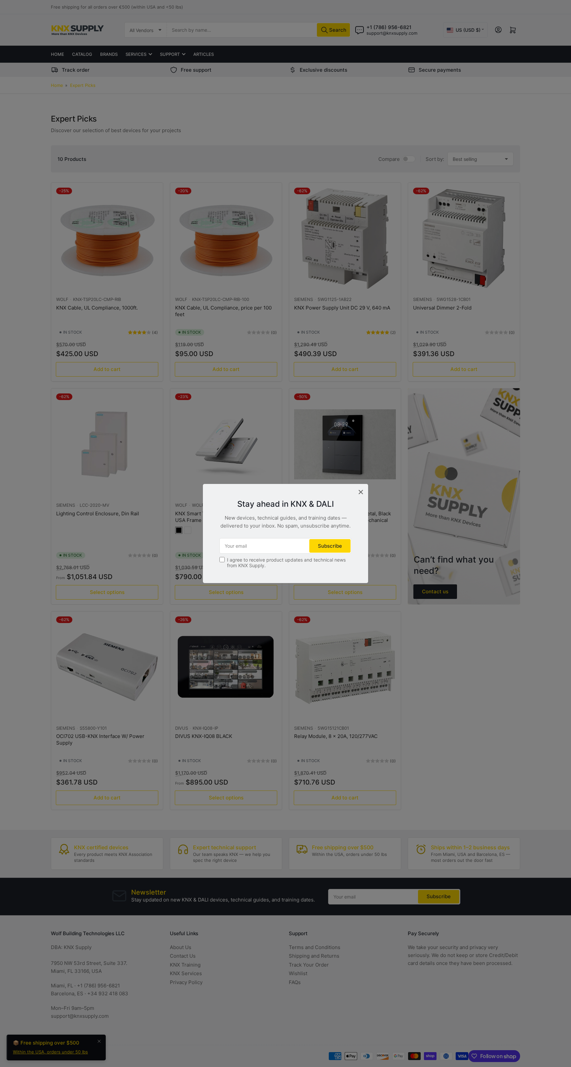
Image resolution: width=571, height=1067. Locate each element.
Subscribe (330, 546)
